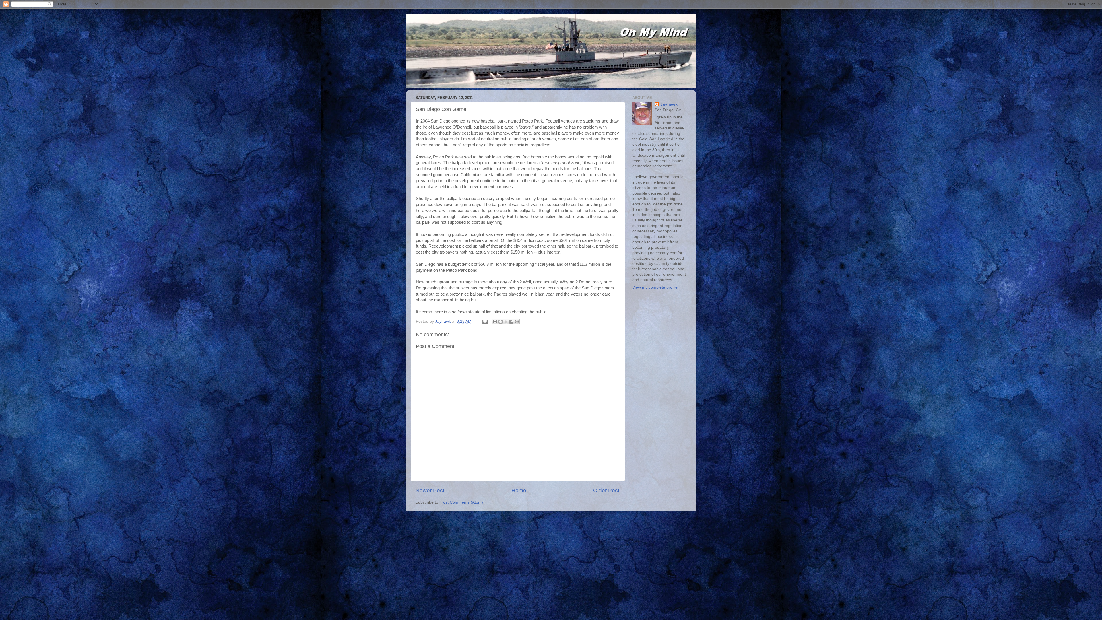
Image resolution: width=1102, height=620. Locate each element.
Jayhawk (669, 104)
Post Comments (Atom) (462, 502)
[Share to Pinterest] (517, 321)
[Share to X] (506, 321)
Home (518, 490)
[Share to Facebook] (511, 321)
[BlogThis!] (500, 321)
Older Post (606, 490)
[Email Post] (484, 321)
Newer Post (430, 490)
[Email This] (495, 321)
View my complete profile (655, 287)
